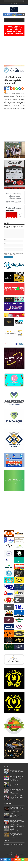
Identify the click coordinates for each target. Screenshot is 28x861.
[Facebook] (5, 88)
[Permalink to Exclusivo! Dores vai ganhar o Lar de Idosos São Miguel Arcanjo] (6, 792)
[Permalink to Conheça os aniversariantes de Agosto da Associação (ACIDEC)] (6, 780)
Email (5, 243)
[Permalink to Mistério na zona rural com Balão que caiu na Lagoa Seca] (6, 786)
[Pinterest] (11, 88)
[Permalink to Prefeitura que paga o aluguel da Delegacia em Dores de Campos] (6, 830)
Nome (5, 239)
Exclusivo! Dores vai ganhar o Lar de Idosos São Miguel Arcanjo (16, 791)
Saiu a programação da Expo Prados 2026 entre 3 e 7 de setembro (17, 809)
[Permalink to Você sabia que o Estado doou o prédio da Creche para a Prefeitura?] (6, 836)
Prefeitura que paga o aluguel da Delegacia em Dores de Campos (17, 828)
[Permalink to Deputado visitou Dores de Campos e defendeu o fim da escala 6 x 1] (6, 823)
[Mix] (13, 88)
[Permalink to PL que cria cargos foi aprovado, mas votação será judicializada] (6, 773)
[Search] (23, 1)
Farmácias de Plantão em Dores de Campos (14, 844)
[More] (5, 91)
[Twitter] (8, 88)
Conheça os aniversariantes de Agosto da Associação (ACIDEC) (16, 778)
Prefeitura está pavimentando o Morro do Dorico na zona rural (16, 815)
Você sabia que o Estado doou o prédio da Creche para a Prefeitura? (16, 834)
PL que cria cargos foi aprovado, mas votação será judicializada (17, 771)
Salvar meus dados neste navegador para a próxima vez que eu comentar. (13, 254)
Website (5, 248)
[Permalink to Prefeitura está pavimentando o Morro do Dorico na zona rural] (6, 817)
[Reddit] (22, 88)
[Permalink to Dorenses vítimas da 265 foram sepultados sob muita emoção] (6, 799)
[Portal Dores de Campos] (14, 11)
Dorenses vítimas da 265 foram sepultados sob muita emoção (16, 797)
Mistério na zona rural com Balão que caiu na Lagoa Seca (16, 784)
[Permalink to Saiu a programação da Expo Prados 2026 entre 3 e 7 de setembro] (6, 810)
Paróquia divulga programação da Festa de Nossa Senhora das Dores (14, 30)
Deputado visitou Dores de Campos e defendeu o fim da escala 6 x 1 (17, 822)
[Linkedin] (19, 88)
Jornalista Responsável (9, 847)
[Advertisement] (14, 51)
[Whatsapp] (16, 88)
